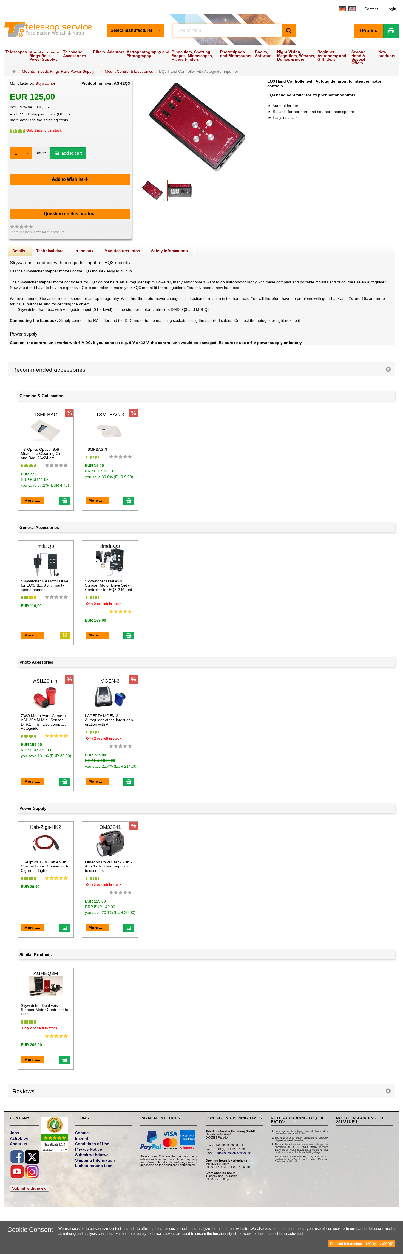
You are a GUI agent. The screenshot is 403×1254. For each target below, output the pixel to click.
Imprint (81, 1138)
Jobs (14, 1133)
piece (40, 153)
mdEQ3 (45, 546)
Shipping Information (95, 1160)
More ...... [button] (32, 500)
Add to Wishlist (68, 179)
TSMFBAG (46, 414)
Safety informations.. (170, 251)
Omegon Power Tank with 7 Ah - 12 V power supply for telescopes (109, 866)
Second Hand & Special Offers (358, 57)
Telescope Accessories (74, 54)
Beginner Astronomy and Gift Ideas (331, 55)
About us (18, 1144)
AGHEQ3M (45, 973)
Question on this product (70, 213)
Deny (371, 1243)
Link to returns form (93, 1165)
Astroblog (19, 1138)
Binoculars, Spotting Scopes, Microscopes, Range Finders (192, 55)
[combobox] (135, 31)
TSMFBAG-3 (110, 414)
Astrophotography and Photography (148, 54)
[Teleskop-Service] (51, 31)
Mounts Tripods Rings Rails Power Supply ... (44, 55)
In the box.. (85, 251)
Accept (386, 1243)
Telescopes (16, 52)
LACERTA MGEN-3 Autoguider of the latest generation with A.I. (109, 720)
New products (386, 54)
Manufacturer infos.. (123, 251)
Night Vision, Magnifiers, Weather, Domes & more (296, 55)
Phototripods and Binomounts (235, 54)
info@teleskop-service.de (234, 1152)
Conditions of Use (92, 1144)
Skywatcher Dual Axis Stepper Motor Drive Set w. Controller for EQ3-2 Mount (108, 585)
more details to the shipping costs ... (41, 120)
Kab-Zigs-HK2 (45, 827)
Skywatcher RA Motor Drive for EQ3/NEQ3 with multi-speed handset (44, 585)
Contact (371, 9)
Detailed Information (346, 1244)
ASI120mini (45, 681)
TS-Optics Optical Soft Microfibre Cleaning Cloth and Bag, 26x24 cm (43, 453)
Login (391, 9)
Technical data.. (51, 251)
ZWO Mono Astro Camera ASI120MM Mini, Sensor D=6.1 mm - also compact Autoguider (43, 722)
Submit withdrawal (29, 1188)
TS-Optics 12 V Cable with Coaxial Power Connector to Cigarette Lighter (45, 866)
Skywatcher (45, 83)
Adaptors (115, 52)
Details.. (19, 251)
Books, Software (263, 54)
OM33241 (110, 827)
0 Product (368, 30)
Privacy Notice (88, 1149)
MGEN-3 (110, 681)
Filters (99, 52)
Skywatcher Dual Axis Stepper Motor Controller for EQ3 (45, 1009)
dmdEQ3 (110, 546)
